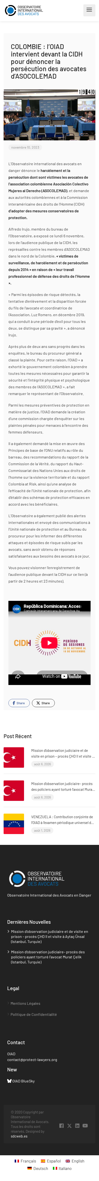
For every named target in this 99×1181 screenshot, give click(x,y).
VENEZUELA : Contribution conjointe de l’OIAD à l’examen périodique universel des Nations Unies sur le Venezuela (63, 822)
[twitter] (69, 1126)
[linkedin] (77, 1126)
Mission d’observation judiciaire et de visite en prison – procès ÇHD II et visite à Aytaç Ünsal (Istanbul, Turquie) (62, 756)
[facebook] (61, 1126)
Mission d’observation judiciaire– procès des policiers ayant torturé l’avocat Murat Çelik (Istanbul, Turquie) (62, 789)
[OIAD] (28, 10)
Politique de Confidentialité (34, 1014)
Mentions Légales (25, 1003)
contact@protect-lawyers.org (32, 1059)
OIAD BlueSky (23, 1081)
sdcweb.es (19, 1136)
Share (20, 703)
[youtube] (85, 1126)
